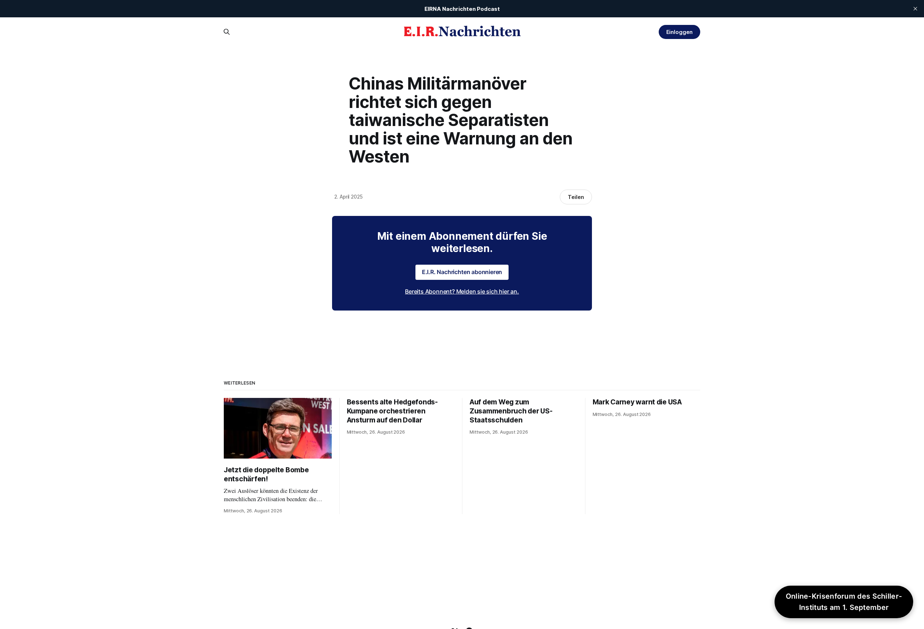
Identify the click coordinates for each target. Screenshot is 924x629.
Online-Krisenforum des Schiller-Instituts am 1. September (844, 602)
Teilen (576, 197)
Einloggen (679, 32)
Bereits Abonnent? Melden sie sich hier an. (462, 291)
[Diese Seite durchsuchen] (226, 32)
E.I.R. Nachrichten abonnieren (462, 272)
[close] (915, 8)
